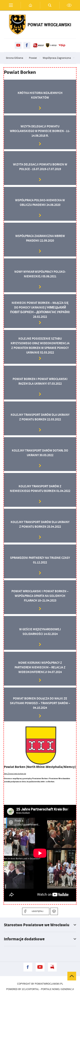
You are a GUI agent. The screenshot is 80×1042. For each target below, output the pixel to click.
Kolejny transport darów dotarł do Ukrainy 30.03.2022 (40, 452)
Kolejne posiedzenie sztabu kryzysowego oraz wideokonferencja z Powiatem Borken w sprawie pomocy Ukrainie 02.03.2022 (40, 345)
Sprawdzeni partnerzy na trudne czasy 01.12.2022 (40, 560)
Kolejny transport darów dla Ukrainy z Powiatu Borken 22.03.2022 (40, 417)
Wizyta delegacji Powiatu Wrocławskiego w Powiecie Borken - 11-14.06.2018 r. (40, 131)
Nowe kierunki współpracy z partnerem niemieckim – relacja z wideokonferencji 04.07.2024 (40, 667)
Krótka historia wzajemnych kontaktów (40, 95)
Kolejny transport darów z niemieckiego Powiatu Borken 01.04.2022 (40, 488)
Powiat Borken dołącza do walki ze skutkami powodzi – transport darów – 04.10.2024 (40, 703)
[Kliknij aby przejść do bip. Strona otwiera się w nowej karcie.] (61, 45)
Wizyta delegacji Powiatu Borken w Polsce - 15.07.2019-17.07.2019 (40, 166)
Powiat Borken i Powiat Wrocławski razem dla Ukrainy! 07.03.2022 (40, 381)
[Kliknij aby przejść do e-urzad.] (51, 45)
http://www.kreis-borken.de (15, 773)
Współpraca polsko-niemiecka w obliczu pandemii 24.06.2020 (40, 202)
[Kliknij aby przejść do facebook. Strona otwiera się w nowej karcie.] (26, 45)
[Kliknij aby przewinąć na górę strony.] (71, 976)
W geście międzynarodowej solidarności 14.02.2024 (40, 631)
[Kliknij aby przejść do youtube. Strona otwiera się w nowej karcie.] (18, 45)
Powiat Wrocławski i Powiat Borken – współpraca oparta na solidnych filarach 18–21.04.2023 (40, 595)
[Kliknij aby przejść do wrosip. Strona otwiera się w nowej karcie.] (38, 45)
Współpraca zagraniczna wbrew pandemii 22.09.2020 (40, 238)
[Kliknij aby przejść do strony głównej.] (30, 5)
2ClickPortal (30, 989)
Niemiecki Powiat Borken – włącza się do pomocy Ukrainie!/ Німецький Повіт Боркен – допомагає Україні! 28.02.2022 (40, 310)
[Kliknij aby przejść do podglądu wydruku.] (54, 911)
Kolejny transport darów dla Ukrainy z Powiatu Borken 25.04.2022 (40, 524)
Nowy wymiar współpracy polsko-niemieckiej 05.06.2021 (40, 274)
